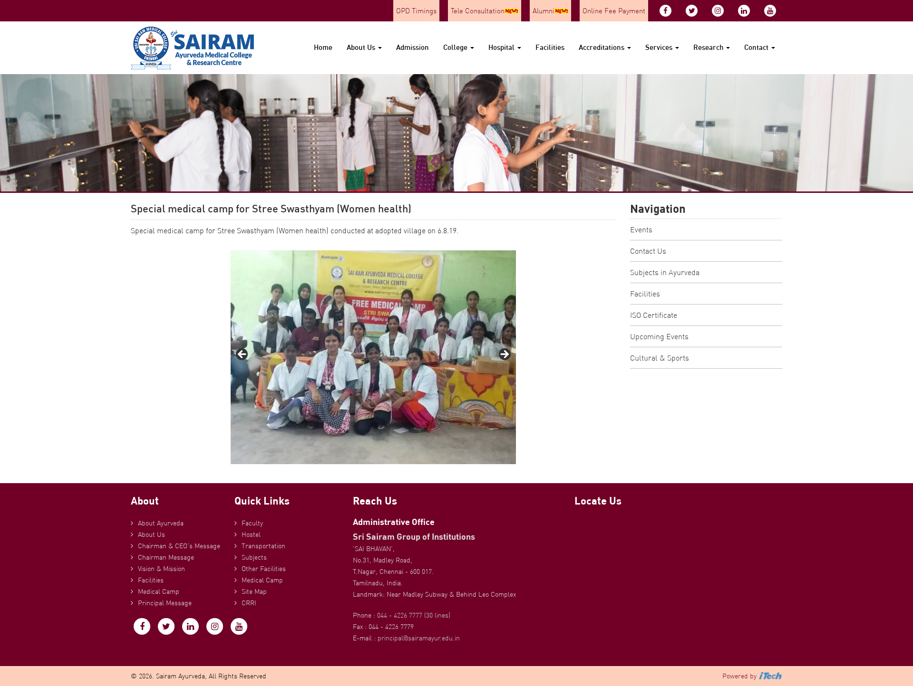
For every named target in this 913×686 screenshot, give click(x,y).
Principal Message (165, 603)
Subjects (254, 557)
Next (504, 355)
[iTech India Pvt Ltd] (770, 676)
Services (659, 47)
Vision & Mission (161, 568)
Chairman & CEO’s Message (179, 546)
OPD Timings (416, 10)
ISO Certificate (653, 315)
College (456, 47)
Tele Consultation (478, 10)
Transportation (263, 546)
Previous (242, 355)
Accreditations (602, 47)
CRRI (249, 603)
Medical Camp (158, 591)
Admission (412, 47)
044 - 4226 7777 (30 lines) (413, 615)
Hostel (251, 534)
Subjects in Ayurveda (664, 272)
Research (709, 47)
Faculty (252, 523)
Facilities (549, 47)
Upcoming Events (659, 336)
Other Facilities (264, 568)
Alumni (543, 10)
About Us (362, 47)
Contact (757, 47)
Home (323, 47)
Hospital (502, 47)
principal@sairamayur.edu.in (419, 638)
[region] (373, 357)
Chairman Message (166, 557)
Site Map (254, 591)
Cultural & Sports (659, 357)
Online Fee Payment (614, 10)
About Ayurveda (161, 523)
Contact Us (648, 251)
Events (641, 229)
